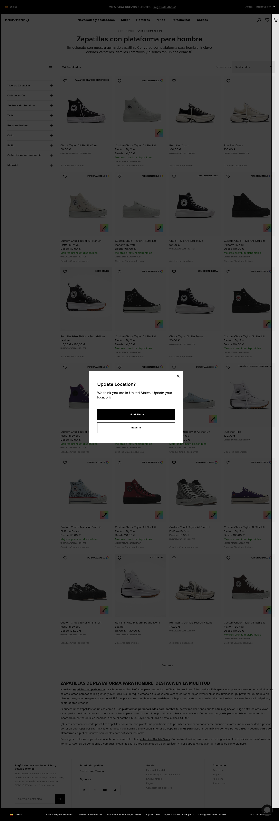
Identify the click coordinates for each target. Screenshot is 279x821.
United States (136, 414)
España (136, 427)
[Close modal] (179, 375)
